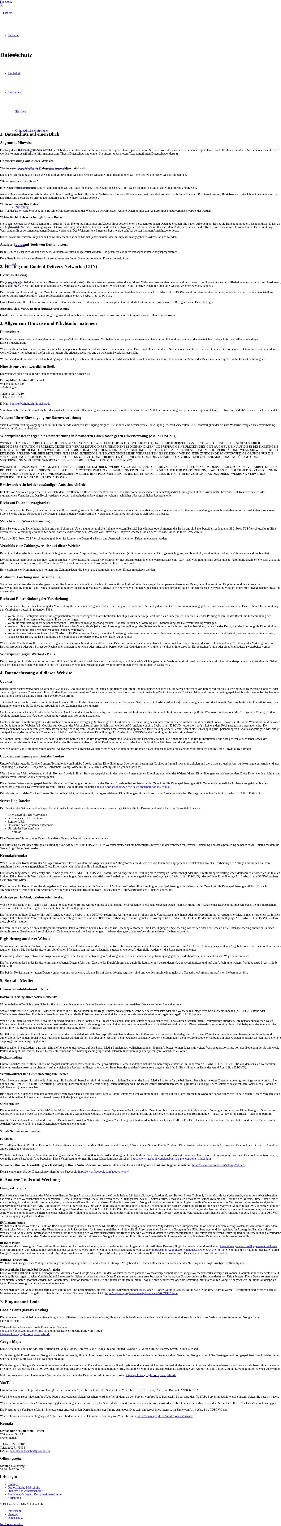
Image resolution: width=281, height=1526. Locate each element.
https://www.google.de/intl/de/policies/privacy (164, 1416)
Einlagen (13, 1484)
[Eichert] (6, 13)
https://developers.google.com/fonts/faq (23, 1330)
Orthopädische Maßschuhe (24, 1487)
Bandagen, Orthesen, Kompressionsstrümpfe (35, 1494)
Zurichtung (14, 1497)
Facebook (6, 1)
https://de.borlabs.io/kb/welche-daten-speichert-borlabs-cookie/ (132, 786)
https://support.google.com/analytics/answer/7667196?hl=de (141, 1293)
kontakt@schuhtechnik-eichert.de (30, 403)
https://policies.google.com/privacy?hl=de (25, 1334)
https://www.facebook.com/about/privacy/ (103, 1171)
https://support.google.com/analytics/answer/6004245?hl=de (188, 1249)
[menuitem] (144, 1511)
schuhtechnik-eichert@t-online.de (30, 1451)
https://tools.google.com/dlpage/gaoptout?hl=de (248, 1246)
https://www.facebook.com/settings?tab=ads (218, 1165)
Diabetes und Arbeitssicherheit (26, 1491)
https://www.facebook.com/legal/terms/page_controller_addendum (171, 1158)
